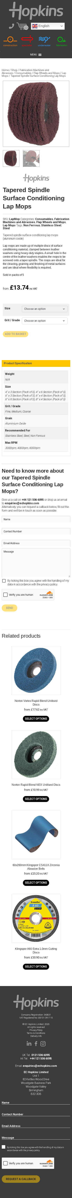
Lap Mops (9, 225)
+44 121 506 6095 (40, 1058)
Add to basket (15, 334)
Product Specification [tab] (18, 363)
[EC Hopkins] (36, 10)
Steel (6, 228)
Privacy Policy (36, 1030)
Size (7, 308)
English (43, 26)
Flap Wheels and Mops (47, 73)
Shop (14, 70)
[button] (29, 1043)
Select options (36, 718)
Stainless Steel (51, 225)
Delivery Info (36, 1036)
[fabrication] (61, 40)
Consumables (23, 73)
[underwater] (44, 40)
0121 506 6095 (40, 1055)
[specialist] (27, 40)
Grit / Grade (12, 320)
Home (5, 70)
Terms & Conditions (36, 1033)
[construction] (10, 40)
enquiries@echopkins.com (22, 503)
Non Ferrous (31, 225)
